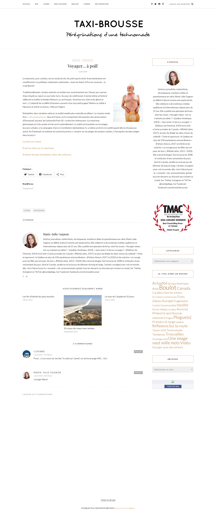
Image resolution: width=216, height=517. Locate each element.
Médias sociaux (168, 309)
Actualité (159, 283)
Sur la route (178, 326)
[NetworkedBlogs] (173, 382)
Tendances (158, 334)
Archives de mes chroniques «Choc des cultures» (47, 154)
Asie (155, 288)
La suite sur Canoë (32, 141)
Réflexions (160, 326)
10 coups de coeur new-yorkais (79, 328)
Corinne (39, 351)
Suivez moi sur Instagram (124, 508)
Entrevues (171, 296)
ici (28, 103)
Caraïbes (157, 292)
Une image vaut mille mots (170, 340)
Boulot (75, 4)
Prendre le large (163, 322)
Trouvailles (175, 334)
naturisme (39, 210)
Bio (36, 4)
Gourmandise (168, 305)
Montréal (182, 309)
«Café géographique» (36, 117)
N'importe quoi (162, 313)
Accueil (26, 4)
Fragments (180, 301)
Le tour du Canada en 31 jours (119, 296)
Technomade (174, 330)
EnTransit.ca (159, 296)
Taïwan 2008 (159, 330)
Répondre (138, 351)
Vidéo (185, 342)
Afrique (172, 283)
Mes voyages (60, 4)
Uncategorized (160, 339)
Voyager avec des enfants (167, 347)
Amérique (182, 283)
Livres (46, 4)
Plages (169, 317)
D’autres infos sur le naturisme (38, 148)
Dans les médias (173, 292)
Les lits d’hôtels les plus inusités (38, 296)
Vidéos (87, 4)
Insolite (182, 305)
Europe (167, 301)
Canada (183, 288)
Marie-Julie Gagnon (56, 234)
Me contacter (102, 4)
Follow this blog (173, 386)
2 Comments (28, 220)
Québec (180, 321)
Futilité (156, 305)
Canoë (27, 210)
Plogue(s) (87, 60)
